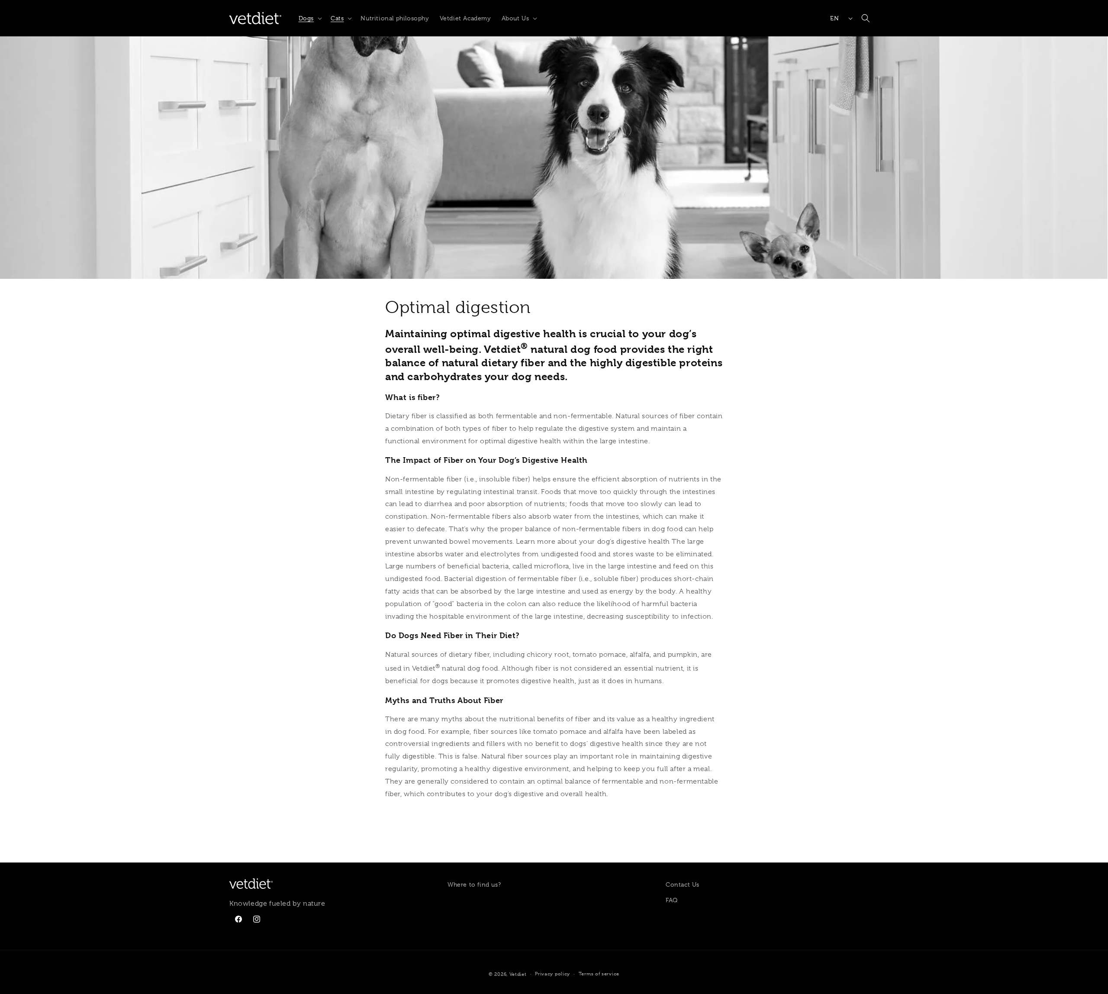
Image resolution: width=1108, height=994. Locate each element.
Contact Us (682, 884)
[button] (309, 18)
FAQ (672, 900)
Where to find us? (474, 884)
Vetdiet (518, 974)
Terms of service (599, 974)
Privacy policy (552, 974)
